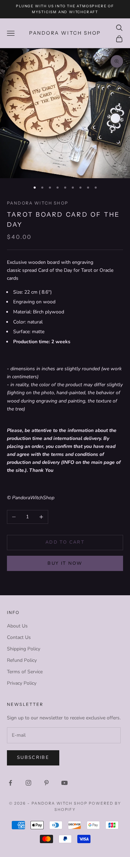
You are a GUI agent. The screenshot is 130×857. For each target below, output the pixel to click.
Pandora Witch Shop (37, 203)
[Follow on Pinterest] (46, 782)
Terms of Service (25, 671)
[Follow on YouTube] (64, 782)
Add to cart (65, 542)
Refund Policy (22, 660)
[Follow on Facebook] (10, 782)
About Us (17, 626)
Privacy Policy (21, 683)
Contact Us (19, 637)
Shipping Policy (23, 649)
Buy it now (64, 563)
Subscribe (33, 757)
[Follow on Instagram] (28, 782)
